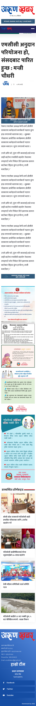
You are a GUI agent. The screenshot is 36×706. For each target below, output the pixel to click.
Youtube (10, 695)
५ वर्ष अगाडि (19, 84)
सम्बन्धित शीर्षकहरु (13, 490)
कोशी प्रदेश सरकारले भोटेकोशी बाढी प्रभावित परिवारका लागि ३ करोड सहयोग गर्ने (16, 520)
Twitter (10, 689)
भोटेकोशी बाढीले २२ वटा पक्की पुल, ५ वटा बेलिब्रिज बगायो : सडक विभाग (17, 618)
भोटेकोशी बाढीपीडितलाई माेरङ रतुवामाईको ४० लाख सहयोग (14, 553)
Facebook (10, 682)
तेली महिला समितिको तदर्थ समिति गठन (16, 586)
